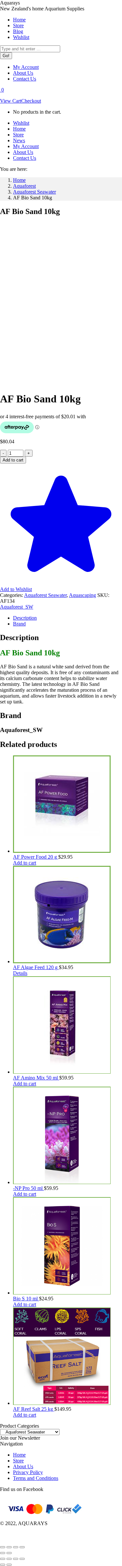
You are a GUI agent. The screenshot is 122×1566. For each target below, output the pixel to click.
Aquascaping (82, 595)
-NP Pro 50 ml (28, 1188)
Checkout (31, 101)
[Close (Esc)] (22, 1547)
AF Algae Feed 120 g (36, 967)
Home (19, 1455)
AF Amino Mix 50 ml (36, 1077)
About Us (23, 1466)
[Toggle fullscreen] (9, 1547)
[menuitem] (19, 19)
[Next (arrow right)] (9, 1553)
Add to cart (13, 460)
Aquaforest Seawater (45, 595)
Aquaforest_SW (16, 607)
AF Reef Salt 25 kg (33, 1409)
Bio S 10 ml (26, 1298)
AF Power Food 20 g (35, 857)
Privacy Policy (28, 1472)
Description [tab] (25, 618)
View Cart (10, 101)
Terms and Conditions (35, 1478)
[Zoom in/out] (2, 1547)
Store (18, 1460)
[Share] (15, 1547)
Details (20, 973)
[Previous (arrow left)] (2, 1553)
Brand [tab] (19, 623)
